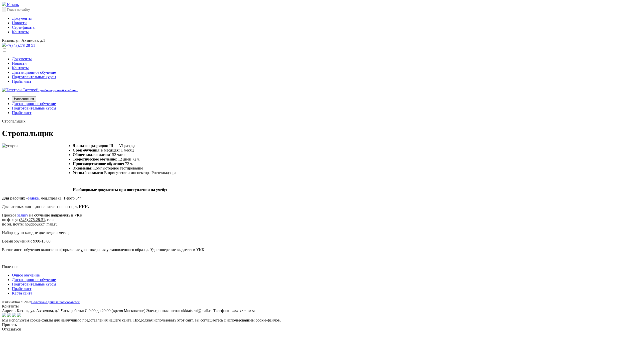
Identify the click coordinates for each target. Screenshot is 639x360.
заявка (33, 198)
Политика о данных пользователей (55, 302)
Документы (22, 18)
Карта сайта (22, 293)
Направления (24, 99)
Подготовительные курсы (34, 77)
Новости (19, 23)
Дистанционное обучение (34, 72)
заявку (22, 215)
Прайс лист (21, 81)
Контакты (20, 32)
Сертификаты (23, 27)
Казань (12, 4)
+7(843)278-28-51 (20, 45)
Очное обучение (26, 275)
